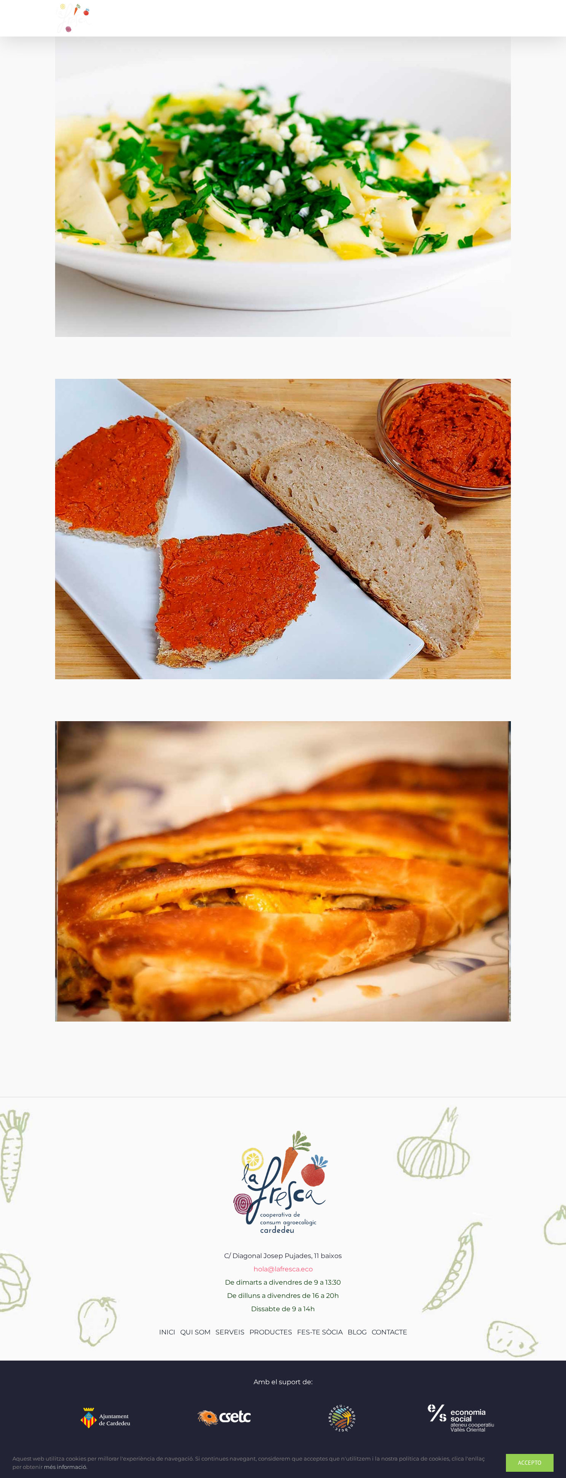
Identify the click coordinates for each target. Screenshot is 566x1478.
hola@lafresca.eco (283, 1269)
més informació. (65, 1466)
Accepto (530, 1462)
